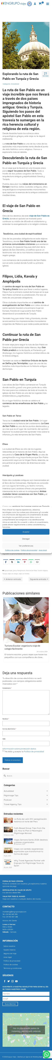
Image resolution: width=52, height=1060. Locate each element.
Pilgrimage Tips (11, 795)
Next (47, 632)
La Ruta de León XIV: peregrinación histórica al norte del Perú (30, 820)
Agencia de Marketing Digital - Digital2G (37, 1057)
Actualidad (15, 84)
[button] (46, 1054)
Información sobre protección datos (19, 748)
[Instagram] (12, 981)
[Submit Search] (4, 776)
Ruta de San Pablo (31, 570)
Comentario (7, 688)
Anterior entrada (13, 579)
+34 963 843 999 (11, 914)
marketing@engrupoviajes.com (14, 912)
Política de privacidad (29, 550)
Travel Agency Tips (12, 804)
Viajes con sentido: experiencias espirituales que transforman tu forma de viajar (28, 851)
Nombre (6, 719)
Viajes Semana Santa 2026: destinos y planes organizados (31, 841)
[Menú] (47, 4)
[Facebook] (4, 981)
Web (4, 739)
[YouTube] (16, 981)
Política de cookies (12, 550)
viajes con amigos (13, 574)
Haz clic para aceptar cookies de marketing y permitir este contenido (26, 1029)
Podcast (7, 800)
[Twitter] (8, 981)
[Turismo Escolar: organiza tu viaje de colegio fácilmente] (26, 620)
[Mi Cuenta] (35, 4)
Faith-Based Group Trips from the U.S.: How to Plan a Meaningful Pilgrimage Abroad (29, 830)
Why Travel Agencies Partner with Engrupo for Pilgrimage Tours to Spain (29, 863)
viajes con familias (24, 574)
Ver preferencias (26, 545)
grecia (15, 570)
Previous (5, 632)
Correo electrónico (9, 729)
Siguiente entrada (38, 579)
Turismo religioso (43, 570)
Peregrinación (21, 570)
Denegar (26, 538)
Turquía (5, 574)
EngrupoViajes (8, 570)
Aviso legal (43, 550)
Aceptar (26, 532)
